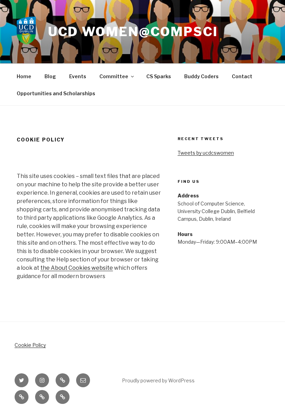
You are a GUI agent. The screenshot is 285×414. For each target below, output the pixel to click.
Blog (50, 76)
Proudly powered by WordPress (158, 380)
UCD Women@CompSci (133, 31)
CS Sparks (158, 76)
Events (77, 76)
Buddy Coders (201, 76)
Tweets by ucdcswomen (206, 153)
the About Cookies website (76, 268)
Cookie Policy (30, 345)
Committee (113, 76)
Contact (242, 76)
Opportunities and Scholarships (56, 93)
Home (24, 76)
